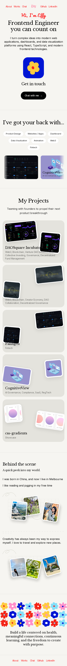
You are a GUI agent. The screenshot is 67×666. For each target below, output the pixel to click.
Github (43, 6)
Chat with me (33, 95)
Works (17, 6)
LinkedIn (53, 6)
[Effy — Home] (33, 6)
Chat (24, 6)
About (9, 6)
